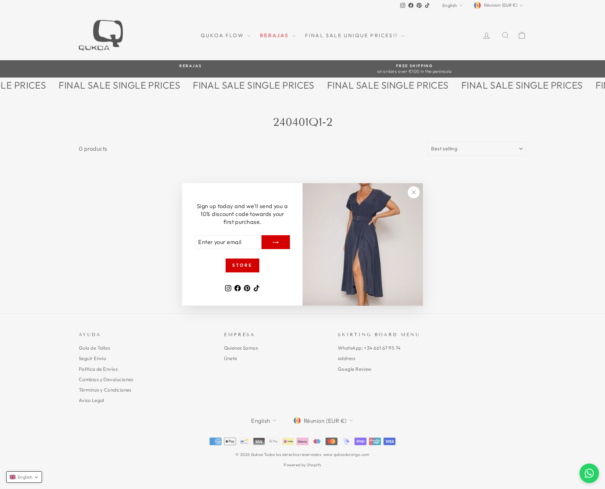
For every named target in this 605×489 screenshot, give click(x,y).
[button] (24, 477)
